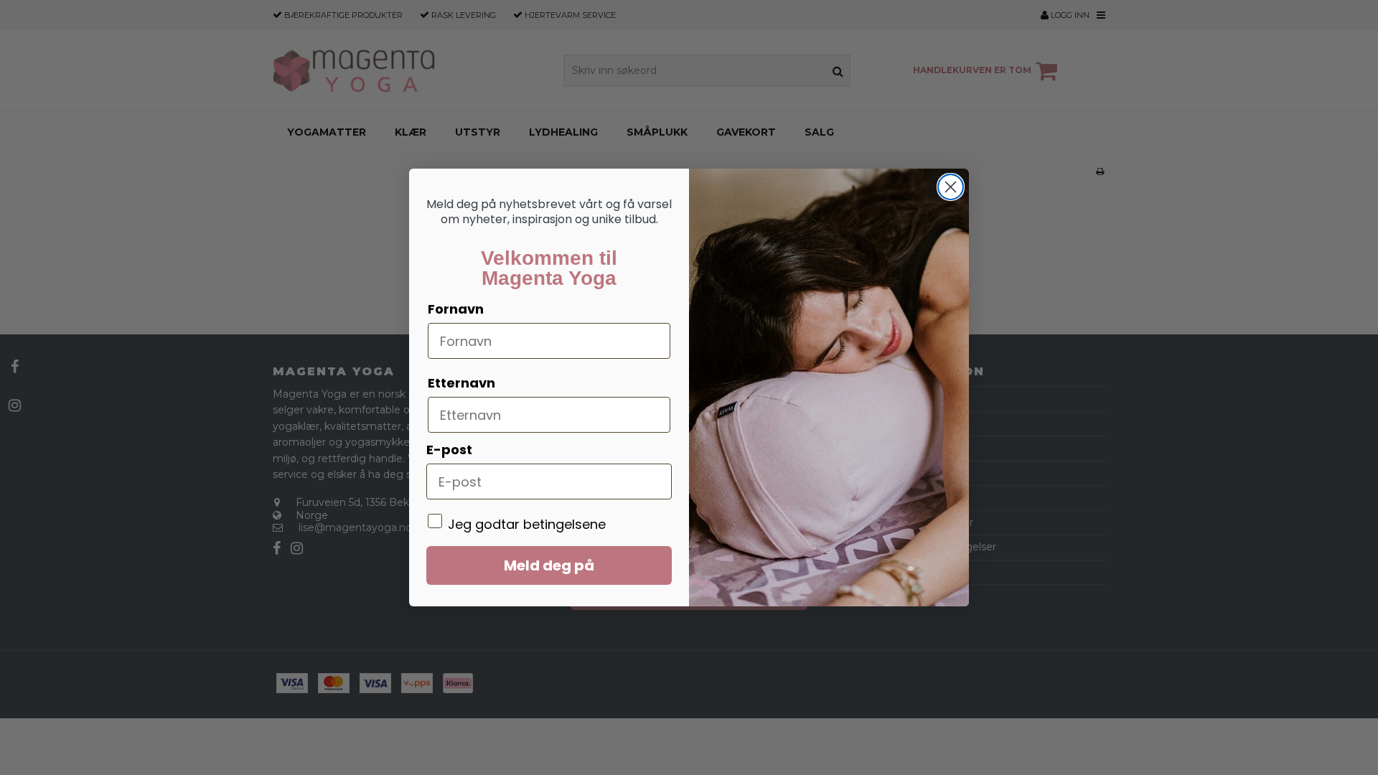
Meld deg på (549, 565)
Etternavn (461, 383)
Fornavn (456, 309)
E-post (449, 450)
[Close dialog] (950, 186)
